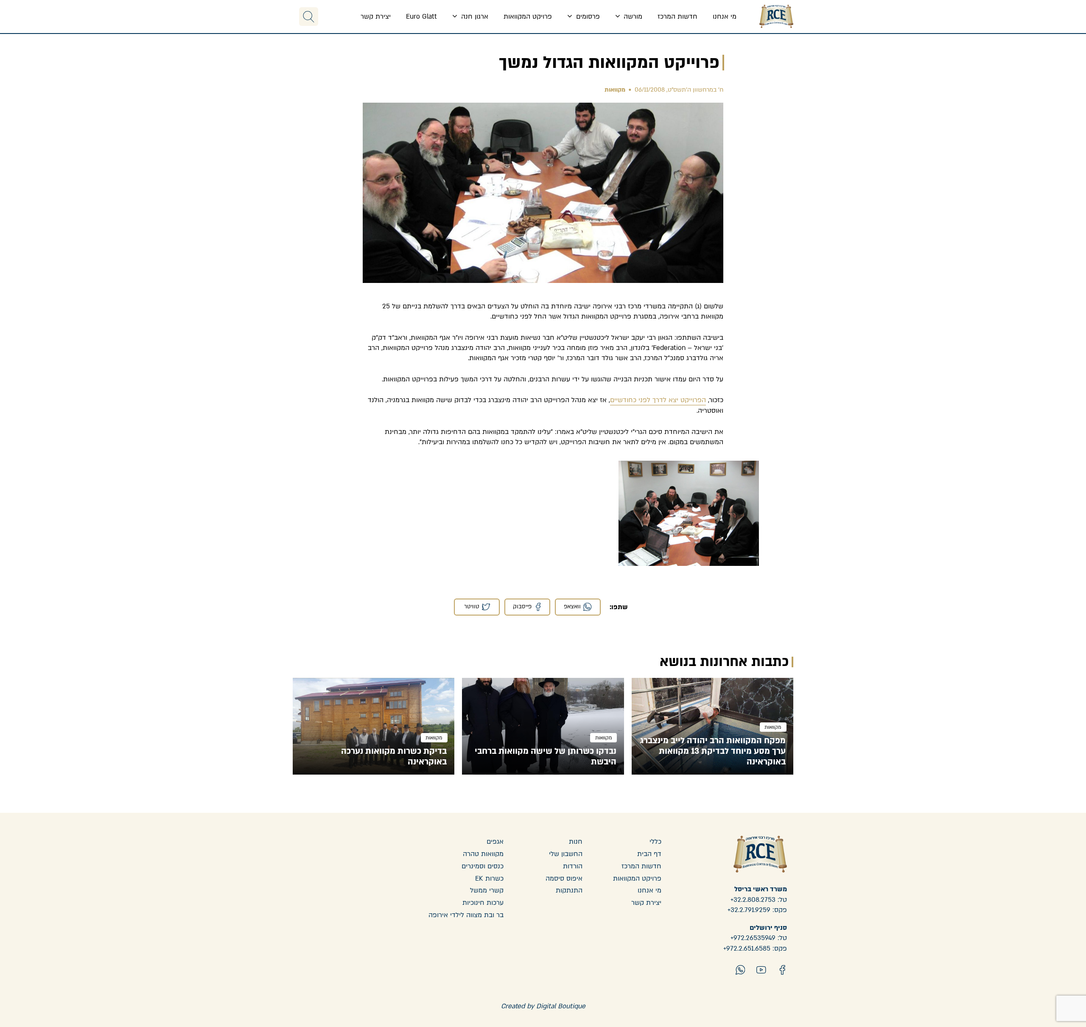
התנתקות (569, 890)
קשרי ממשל (487, 890)
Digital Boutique (560, 1006)
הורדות (572, 866)
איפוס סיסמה (564, 878)
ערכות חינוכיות (483, 902)
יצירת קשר (376, 16)
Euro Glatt (421, 16)
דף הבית (649, 854)
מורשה (631, 16)
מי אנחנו (724, 16)
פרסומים (587, 16)
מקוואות (615, 90)
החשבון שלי (565, 854)
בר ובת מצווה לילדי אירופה (466, 915)
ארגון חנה (473, 16)
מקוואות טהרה (483, 854)
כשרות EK (489, 878)
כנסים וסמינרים (483, 866)
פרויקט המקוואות (528, 16)
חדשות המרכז (677, 16)
